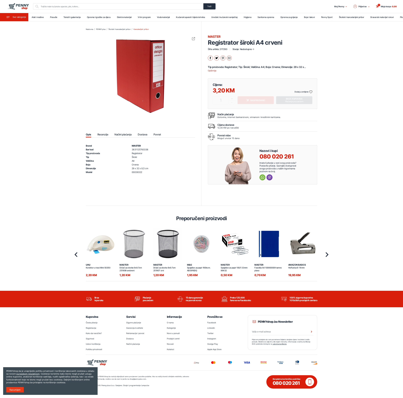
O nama (170, 322)
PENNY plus (100, 29)
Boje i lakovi (309, 17)
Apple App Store (214, 349)
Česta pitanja (91, 322)
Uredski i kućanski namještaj (224, 17)
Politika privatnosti (94, 349)
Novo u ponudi (173, 333)
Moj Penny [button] (339, 6)
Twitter (210, 333)
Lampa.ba (145, 385)
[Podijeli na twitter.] (216, 58)
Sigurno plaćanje (133, 322)
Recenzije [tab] (102, 134)
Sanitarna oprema (266, 17)
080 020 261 (276, 156)
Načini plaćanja (133, 344)
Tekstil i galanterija (71, 17)
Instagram (211, 338)
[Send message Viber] (269, 177)
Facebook (211, 322)
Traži (209, 6)
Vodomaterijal (163, 17)
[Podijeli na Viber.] (222, 58)
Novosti (170, 344)
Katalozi (170, 349)
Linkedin (211, 328)
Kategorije (171, 328)
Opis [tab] (88, 134)
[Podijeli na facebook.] (210, 58)
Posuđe (53, 17)
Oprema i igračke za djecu (99, 17)
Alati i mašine (38, 17)
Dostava (130, 338)
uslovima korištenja (280, 344)
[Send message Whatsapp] (262, 177)
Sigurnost (90, 338)
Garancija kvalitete (134, 328)
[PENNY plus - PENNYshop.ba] (18, 6)
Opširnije (212, 70)
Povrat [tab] (157, 134)
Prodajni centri (173, 338)
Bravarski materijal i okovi (382, 17)
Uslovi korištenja (93, 344)
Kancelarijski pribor (141, 29)
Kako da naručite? (94, 333)
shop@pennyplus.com (138, 379)
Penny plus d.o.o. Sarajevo (111, 385)
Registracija (91, 328)
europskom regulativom (28, 374)
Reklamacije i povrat (135, 333)
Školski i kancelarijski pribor (351, 17)
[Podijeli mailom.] (229, 58)
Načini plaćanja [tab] (122, 134)
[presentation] (76, 254)
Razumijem (15, 389)
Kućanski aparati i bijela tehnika (190, 17)
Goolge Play (212, 344)
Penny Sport (327, 17)
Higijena (247, 17)
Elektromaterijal (124, 17)
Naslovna (89, 29)
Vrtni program (144, 17)
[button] (361, 6)
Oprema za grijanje (289, 17)
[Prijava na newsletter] (309, 331)
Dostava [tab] (142, 134)
